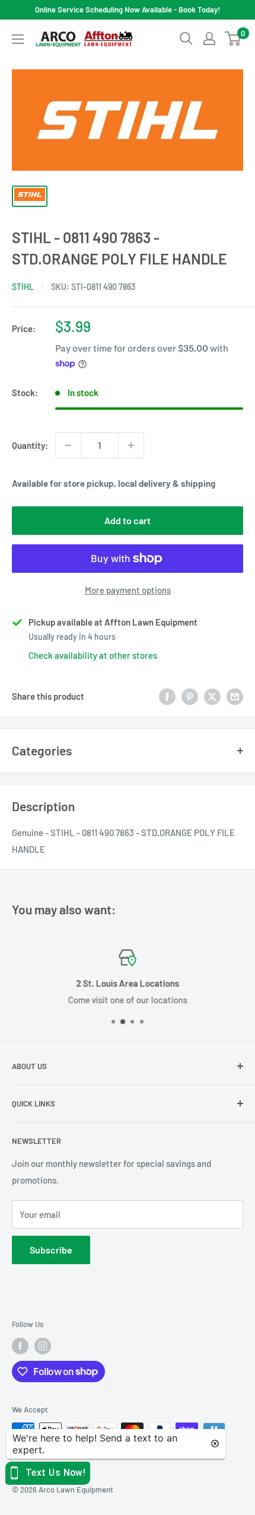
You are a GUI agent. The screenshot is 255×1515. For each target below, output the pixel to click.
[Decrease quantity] (68, 445)
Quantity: (30, 445)
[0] (233, 38)
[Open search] (186, 38)
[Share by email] (235, 696)
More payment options (128, 590)
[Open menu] (18, 39)
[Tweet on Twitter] (212, 696)
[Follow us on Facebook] (20, 1346)
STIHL (23, 287)
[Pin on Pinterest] (189, 696)
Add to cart (127, 520)
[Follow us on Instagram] (42, 1346)
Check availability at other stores (92, 655)
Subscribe (51, 1249)
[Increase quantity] (131, 445)
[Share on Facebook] (167, 696)
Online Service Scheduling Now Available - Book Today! (127, 9)
